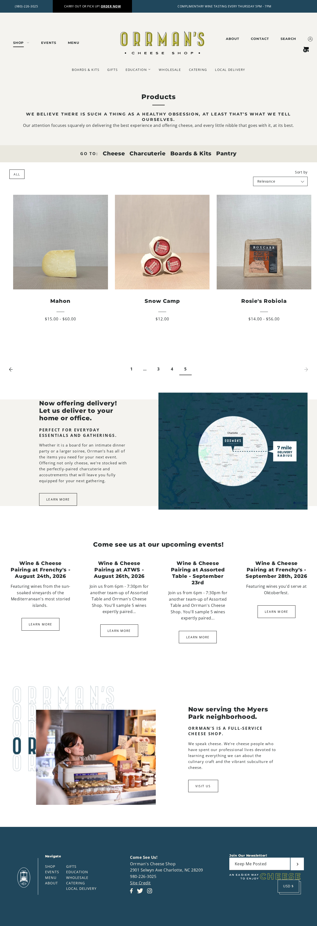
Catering (75, 883)
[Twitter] (141, 893)
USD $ (288, 886)
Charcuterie (147, 153)
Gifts (71, 866)
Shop (50, 866)
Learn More (58, 499)
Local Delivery (81, 888)
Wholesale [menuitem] (170, 69)
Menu (50, 877)
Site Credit (140, 883)
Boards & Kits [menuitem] (85, 69)
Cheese (114, 153)
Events (52, 872)
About (51, 883)
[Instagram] (151, 893)
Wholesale (77, 877)
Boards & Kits (190, 153)
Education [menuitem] (136, 69)
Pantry (226, 153)
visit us (203, 786)
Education (77, 872)
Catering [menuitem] (198, 69)
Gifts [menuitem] (112, 69)
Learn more (40, 624)
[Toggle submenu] (149, 69)
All (17, 174)
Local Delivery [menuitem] (230, 69)
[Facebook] (133, 893)
